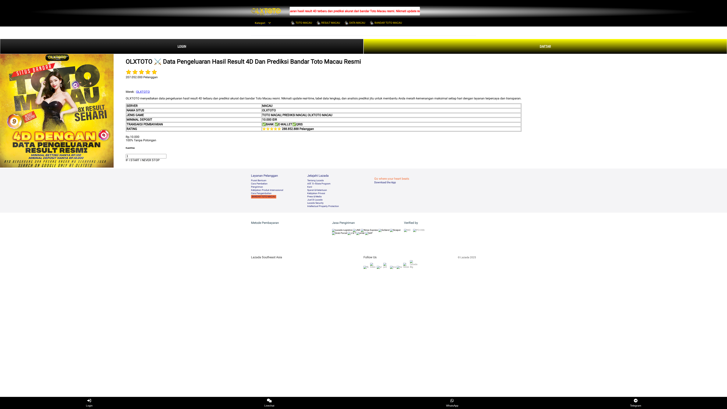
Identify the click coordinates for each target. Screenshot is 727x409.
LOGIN (182, 46)
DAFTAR (545, 46)
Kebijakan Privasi (316, 193)
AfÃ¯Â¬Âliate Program (319, 183)
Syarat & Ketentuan (317, 190)
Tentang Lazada (315, 180)
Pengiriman (257, 187)
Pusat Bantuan (258, 180)
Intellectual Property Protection (323, 206)
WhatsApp (452, 405)
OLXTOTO (143, 92)
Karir (309, 187)
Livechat (269, 405)
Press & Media (314, 196)
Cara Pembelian (259, 183)
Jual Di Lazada (315, 199)
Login (89, 405)
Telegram (635, 405)
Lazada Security (315, 203)
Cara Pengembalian (261, 193)
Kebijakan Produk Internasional (267, 190)
